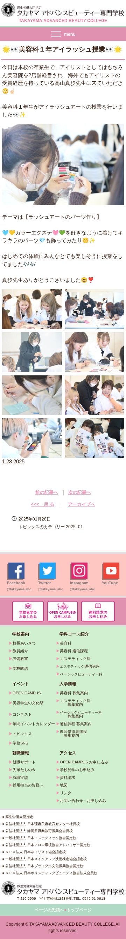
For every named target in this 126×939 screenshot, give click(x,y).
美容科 (65, 643)
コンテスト (22, 714)
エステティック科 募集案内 (73, 703)
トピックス (22, 734)
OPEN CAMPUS (27, 693)
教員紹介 (20, 651)
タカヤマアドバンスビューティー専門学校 (63, 9)
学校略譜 (20, 668)
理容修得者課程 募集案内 (71, 733)
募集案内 (69, 716)
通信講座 (80, 666)
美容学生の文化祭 (28, 703)
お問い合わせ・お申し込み (83, 800)
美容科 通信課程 (74, 651)
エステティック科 (75, 658)
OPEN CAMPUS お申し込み (84, 762)
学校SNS (20, 743)
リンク (65, 793)
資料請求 (67, 777)
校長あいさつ (24, 643)
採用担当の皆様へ (28, 785)
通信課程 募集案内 (76, 724)
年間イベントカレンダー (34, 724)
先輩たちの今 (24, 770)
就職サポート (24, 762)
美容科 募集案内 (74, 693)
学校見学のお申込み (77, 770)
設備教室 (20, 658)
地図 (64, 785)
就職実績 (20, 777)
